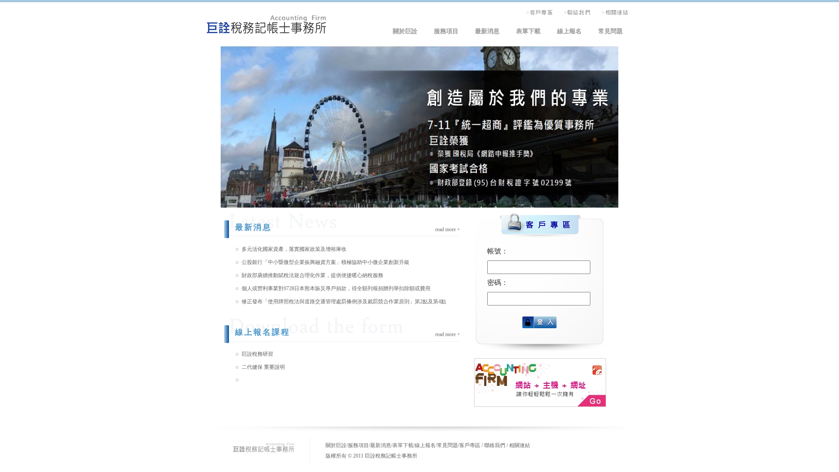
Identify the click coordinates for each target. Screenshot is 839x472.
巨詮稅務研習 (257, 354)
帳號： (497, 251)
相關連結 (519, 445)
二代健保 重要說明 (263, 367)
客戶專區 (469, 445)
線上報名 (569, 31)
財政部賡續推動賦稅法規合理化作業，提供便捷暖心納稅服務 (312, 275)
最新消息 (487, 31)
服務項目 (446, 31)
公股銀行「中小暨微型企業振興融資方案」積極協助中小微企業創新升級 (325, 262)
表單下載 (528, 31)
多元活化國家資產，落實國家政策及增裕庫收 (294, 249)
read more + (447, 229)
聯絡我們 (494, 445)
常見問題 (610, 31)
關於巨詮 (405, 31)
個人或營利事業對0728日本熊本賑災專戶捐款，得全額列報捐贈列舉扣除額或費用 (336, 288)
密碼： (497, 282)
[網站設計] (540, 404)
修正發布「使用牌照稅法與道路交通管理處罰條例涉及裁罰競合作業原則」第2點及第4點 (344, 301)
